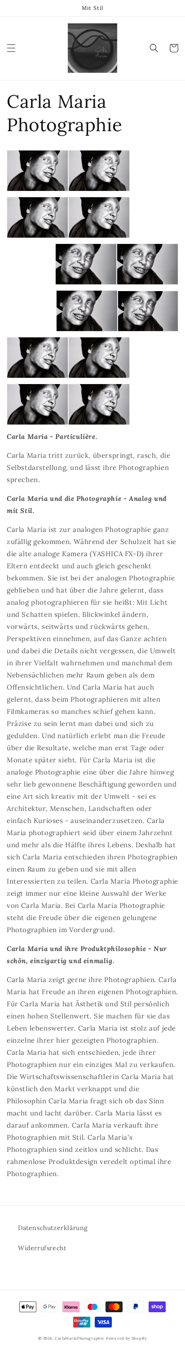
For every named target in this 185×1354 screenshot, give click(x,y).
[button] (11, 48)
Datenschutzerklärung (53, 1228)
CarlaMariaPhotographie (79, 1338)
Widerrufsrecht (42, 1248)
